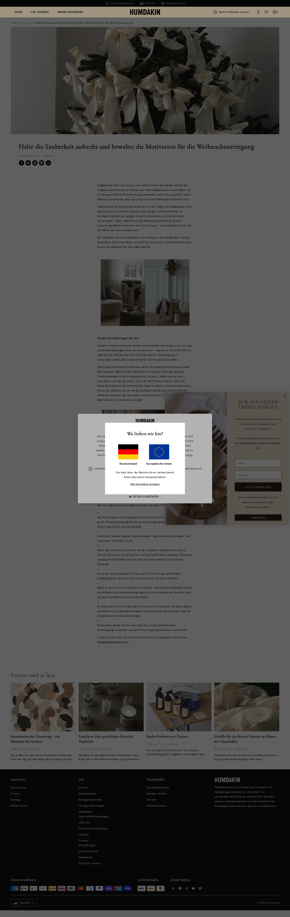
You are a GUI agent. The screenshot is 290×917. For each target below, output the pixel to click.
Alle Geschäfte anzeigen (145, 484)
